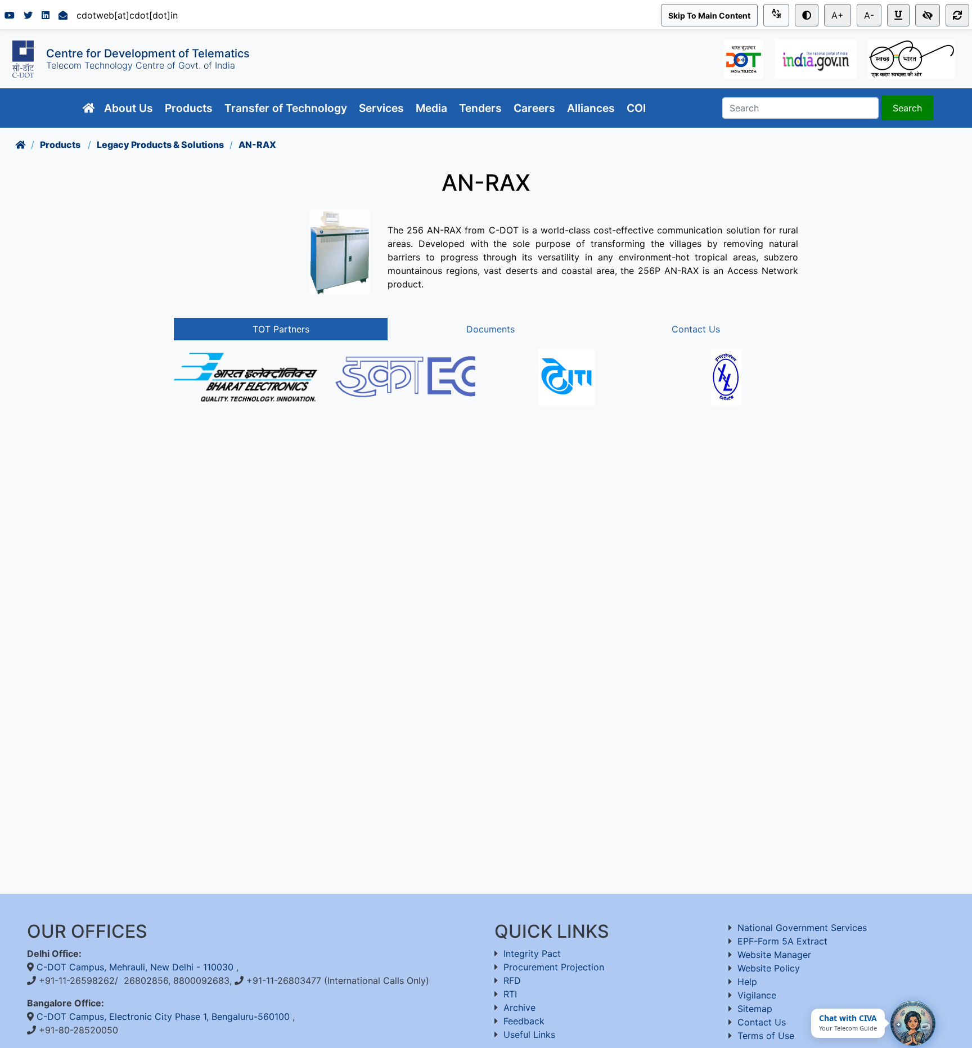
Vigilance (756, 995)
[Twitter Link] (28, 15)
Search (907, 108)
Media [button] (433, 108)
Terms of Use (765, 1035)
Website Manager (774, 954)
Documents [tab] (490, 329)
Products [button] (190, 108)
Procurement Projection (553, 967)
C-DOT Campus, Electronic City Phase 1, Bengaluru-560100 (164, 1016)
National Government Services (802, 927)
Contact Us (761, 1022)
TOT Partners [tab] (281, 329)
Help (747, 981)
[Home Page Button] (89, 108)
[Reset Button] (957, 15)
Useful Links (529, 1034)
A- (869, 15)
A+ (837, 15)
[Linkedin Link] (46, 15)
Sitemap (754, 1008)
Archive (519, 1007)
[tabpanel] (486, 386)
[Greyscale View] (927, 15)
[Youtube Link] (9, 15)
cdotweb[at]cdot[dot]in (127, 15)
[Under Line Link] (898, 15)
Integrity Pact (532, 953)
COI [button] (638, 108)
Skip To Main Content (709, 15)
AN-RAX (257, 144)
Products (61, 144)
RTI (510, 994)
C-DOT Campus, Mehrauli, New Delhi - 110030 (136, 967)
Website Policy (768, 968)
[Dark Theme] (806, 15)
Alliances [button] (592, 108)
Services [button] (383, 108)
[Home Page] (20, 144)
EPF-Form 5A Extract (782, 941)
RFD (512, 980)
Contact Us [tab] (696, 329)
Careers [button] (536, 108)
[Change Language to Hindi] (776, 15)
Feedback (523, 1021)
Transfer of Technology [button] (287, 108)
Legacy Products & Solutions (160, 144)
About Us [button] (130, 108)
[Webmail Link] (63, 15)
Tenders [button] (482, 108)
